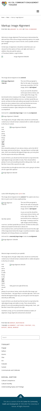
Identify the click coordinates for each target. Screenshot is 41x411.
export (4, 327)
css (33, 325)
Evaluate (4, 364)
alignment (12, 325)
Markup (12, 323)
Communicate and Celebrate (10, 370)
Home (2, 17)
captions (20, 325)
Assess (3, 354)
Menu (37, 11)
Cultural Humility (6, 384)
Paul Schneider (31, 29)
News (7, 17)
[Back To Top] (20, 396)
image (10, 327)
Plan (2, 357)
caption (20, 193)
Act (2, 361)
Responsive (20, 323)
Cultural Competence (8, 380)
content (28, 325)
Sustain (3, 367)
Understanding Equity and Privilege (12, 387)
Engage (3, 348)
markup (16, 327)
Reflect (3, 351)
